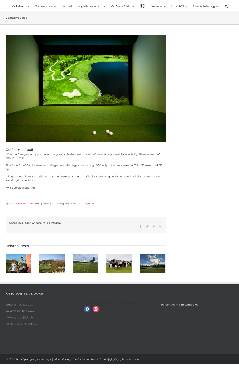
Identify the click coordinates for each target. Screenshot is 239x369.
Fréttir (73, 203)
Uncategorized (87, 203)
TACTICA (137, 359)
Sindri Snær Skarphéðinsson (24, 203)
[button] (205, 5)
